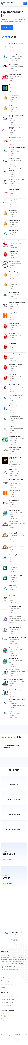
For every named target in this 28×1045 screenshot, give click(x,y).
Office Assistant (13, 230)
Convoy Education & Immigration (18, 387)
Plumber (11, 105)
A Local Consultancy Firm (16, 151)
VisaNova (13, 191)
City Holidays (14, 461)
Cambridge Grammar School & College (16, 513)
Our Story (3, 978)
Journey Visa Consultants (16, 304)
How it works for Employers (8, 999)
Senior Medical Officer (15, 364)
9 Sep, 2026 (13, 50)
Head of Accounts (14, 282)
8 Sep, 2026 (13, 288)
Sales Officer (13, 469)
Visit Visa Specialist (14, 261)
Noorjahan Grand (14, 97)
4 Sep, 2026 (13, 185)
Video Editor (12, 585)
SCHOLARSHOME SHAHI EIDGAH (18, 671)
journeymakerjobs (10, 1035)
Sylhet (12, 48)
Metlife (12, 87)
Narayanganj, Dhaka (15, 58)
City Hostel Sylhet (15, 449)
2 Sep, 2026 (13, 80)
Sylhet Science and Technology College (17, 524)
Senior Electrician (14, 210)
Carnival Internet (14, 130)
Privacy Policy (5, 981)
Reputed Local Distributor (16, 56)
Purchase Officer (14, 323)
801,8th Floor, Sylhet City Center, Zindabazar (17, 621)
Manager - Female (14, 158)
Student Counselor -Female (17, 302)
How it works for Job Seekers (9, 996)
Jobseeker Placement (14, 814)
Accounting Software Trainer (17, 555)
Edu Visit (13, 181)
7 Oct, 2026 (13, 216)
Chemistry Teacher (14, 510)
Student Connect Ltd (15, 483)
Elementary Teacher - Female (17, 637)
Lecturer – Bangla (14, 521)
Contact (3, 987)
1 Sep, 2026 (13, 267)
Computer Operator (15, 54)
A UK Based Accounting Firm (17, 703)
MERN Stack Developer (15, 575)
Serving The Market (14, 799)
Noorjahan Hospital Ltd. (16, 253)
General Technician (14, 220)
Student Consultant (14, 596)
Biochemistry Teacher (15, 647)
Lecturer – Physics (14, 669)
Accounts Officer (14, 333)
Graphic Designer (14, 200)
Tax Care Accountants (16, 294)
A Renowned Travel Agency (17, 587)
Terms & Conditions (6, 984)
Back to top (11, 1040)
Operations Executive (15, 416)
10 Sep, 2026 (14, 60)
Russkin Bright (14, 567)
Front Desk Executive (15, 627)
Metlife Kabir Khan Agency (16, 232)
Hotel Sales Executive (15, 490)
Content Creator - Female (16, 179)
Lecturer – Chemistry (15, 544)
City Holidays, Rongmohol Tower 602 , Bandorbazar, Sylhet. (17, 463)
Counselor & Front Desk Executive (16, 169)
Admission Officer (14, 500)
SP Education (14, 172)
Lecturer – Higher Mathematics (14, 532)
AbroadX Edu (14, 45)
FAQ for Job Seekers (7, 1002)
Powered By (14, 784)
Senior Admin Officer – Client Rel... (17, 700)
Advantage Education (15, 608)
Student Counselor (14, 189)
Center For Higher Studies (16, 243)
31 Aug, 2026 (14, 247)
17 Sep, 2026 (14, 298)
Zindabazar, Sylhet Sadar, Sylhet (18, 705)
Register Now (7, 860)
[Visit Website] (5, 1017)
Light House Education (16, 618)
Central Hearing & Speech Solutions (15, 398)
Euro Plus (13, 598)
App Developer (13, 565)
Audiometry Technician (15, 395)
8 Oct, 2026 (13, 278)
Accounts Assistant (14, 292)
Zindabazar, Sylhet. (15, 204)
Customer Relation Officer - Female (17, 116)
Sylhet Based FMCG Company (17, 471)
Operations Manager (15, 137)
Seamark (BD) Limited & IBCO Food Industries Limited (17, 439)
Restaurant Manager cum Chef (16, 710)
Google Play (9, 919)
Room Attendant (14, 95)
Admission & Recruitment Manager (16, 480)
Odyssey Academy (15, 639)
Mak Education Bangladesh (17, 66)
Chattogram (13, 442)
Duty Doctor (12, 374)
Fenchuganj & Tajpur (15, 473)
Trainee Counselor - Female (17, 43)
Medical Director (14, 251)
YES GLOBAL (13, 502)
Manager (11, 426)
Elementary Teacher (15, 658)
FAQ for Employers (6, 1005)
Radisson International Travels (17, 263)
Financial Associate (14, 85)
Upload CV (7, 28)
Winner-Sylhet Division (14, 829)
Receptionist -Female (15, 74)
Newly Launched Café (15, 713)
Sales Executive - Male (15, 406)
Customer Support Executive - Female (17, 148)
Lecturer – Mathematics (16, 679)
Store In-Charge (14, 271)
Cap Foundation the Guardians (17, 76)
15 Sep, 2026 (14, 561)
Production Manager (15, 436)
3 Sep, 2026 (13, 319)
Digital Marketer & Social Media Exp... (16, 458)
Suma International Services (17, 140)
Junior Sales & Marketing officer (16, 127)
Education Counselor (15, 616)
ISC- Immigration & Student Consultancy (16, 119)
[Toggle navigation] (25, 3)
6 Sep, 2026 (13, 101)
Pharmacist (12, 343)
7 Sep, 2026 (13, 124)
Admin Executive (13, 64)
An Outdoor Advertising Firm (17, 408)
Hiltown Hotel (14, 315)
